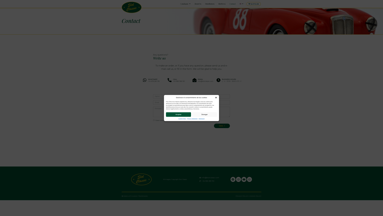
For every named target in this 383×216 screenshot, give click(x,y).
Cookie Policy (182, 118)
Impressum (202, 118)
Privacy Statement (192, 118)
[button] (216, 98)
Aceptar (178, 114)
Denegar (204, 114)
